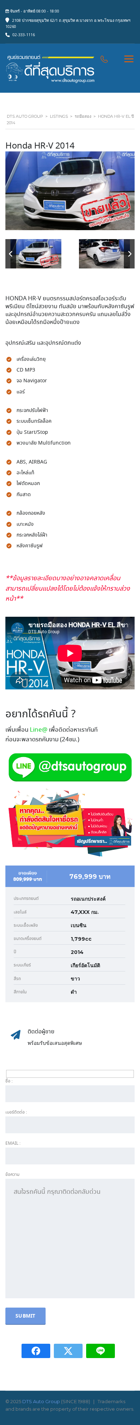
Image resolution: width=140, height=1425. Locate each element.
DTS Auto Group (41, 1401)
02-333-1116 (24, 34)
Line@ (38, 730)
